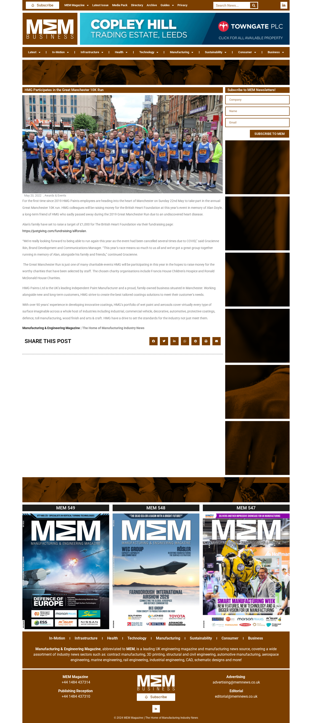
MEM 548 (155, 508)
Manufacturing (179, 52)
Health (119, 52)
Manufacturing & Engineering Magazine (51, 328)
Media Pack (119, 5)
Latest (32, 52)
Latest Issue (100, 5)
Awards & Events (55, 195)
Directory (137, 5)
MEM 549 (65, 508)
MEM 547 (246, 508)
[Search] (254, 5)
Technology (146, 52)
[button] (153, 341)
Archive (152, 5)
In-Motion (58, 52)
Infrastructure (90, 52)
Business (274, 52)
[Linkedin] (283, 5)
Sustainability (213, 52)
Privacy (182, 5)
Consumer (245, 52)
